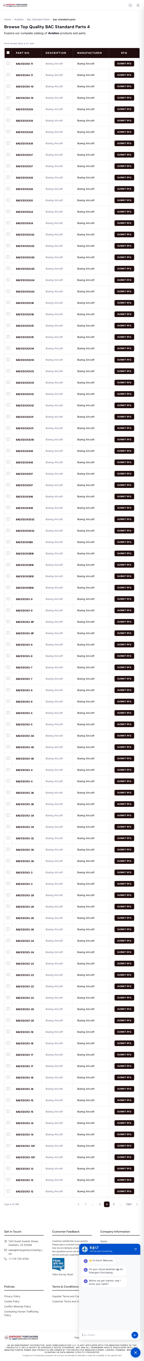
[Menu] (138, 5)
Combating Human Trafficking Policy (21, 1313)
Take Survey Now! (62, 1274)
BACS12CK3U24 (25, 280)
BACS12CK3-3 (24, 872)
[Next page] (137, 1204)
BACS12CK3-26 (25, 918)
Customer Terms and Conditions (70, 1301)
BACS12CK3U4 (24, 211)
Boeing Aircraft (85, 63)
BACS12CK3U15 (25, 325)
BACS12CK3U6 (24, 177)
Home (7, 19)
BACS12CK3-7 (24, 667)
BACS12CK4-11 (24, 63)
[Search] (130, 5)
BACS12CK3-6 (24, 690)
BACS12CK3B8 (24, 542)
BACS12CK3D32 (25, 519)
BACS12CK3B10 (25, 576)
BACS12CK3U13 (25, 371)
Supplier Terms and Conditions (69, 1296)
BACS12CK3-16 (24, 1077)
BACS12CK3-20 (25, 1009)
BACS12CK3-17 (24, 1054)
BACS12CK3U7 (24, 154)
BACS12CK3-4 (24, 769)
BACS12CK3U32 (25, 234)
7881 (129, 1204)
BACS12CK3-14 (24, 1123)
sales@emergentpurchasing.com (25, 1251)
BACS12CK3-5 (24, 713)
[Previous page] (78, 1204)
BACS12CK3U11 (24, 416)
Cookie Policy (12, 1301)
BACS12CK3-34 (25, 815)
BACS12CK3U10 (25, 439)
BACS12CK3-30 (25, 849)
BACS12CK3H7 (24, 473)
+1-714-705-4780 (18, 1258)
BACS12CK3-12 (24, 1180)
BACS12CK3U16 (25, 302)
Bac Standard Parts (38, 19)
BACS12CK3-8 (24, 644)
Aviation (19, 19)
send (134, 1335)
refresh (135, 1249)
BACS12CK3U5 (24, 200)
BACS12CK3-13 (24, 1168)
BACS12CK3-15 (24, 1100)
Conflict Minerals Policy (17, 1306)
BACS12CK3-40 (25, 747)
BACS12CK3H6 (24, 496)
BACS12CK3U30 (25, 257)
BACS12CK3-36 (25, 792)
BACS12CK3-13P (25, 1145)
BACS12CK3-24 (25, 940)
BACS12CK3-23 (25, 963)
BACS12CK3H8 (24, 451)
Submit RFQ (124, 63)
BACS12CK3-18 (24, 1031)
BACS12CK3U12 (25, 394)
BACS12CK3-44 (25, 735)
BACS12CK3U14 (25, 348)
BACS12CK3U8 (24, 132)
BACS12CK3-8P (25, 621)
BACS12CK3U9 (24, 109)
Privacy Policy (12, 1296)
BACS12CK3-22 (25, 986)
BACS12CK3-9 (24, 599)
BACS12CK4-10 (24, 86)
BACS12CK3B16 (25, 553)
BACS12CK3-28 (25, 895)
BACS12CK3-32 (25, 838)
